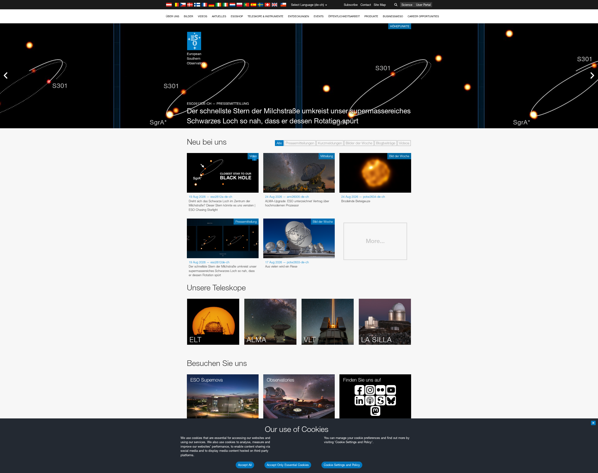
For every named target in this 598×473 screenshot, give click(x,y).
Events (319, 16)
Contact (365, 5)
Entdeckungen (298, 16)
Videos (202, 16)
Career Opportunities (423, 16)
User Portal (423, 5)
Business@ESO (393, 16)
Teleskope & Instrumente (265, 16)
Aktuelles (219, 16)
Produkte (371, 16)
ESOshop (237, 16)
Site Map (380, 5)
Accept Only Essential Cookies (288, 465)
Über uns (172, 16)
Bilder (188, 16)
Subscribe (351, 5)
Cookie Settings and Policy (342, 465)
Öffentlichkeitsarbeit (344, 16)
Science (407, 5)
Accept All (245, 465)
